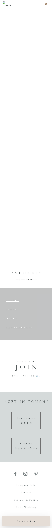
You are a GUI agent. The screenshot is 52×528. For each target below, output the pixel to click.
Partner (26, 492)
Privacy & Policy (26, 499)
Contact (27, 446)
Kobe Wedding (26, 507)
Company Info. (26, 484)
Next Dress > (41, 177)
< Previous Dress (13, 177)
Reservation (26, 520)
